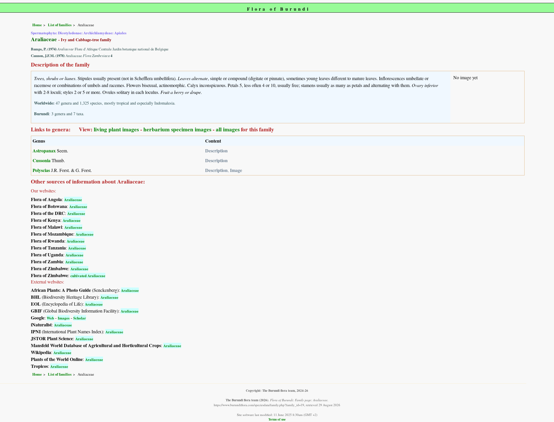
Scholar (79, 318)
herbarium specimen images (177, 129)
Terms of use (277, 419)
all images (227, 129)
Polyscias (41, 170)
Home (37, 24)
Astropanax (44, 150)
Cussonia (41, 160)
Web (50, 318)
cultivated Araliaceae (87, 275)
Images (64, 318)
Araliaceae (73, 199)
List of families (60, 24)
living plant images (116, 129)
